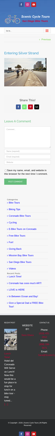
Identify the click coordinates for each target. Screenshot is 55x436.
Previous (46, 39)
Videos (12, 268)
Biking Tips (14, 209)
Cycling (13, 222)
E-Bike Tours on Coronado (22, 229)
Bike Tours (14, 202)
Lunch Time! (15, 276)
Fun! (11, 242)
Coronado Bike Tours (20, 216)
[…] (6, 404)
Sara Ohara (27, 335)
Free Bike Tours (17, 235)
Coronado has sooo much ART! (25, 283)
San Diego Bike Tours (20, 262)
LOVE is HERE (17, 289)
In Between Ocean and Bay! (23, 296)
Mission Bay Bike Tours (21, 255)
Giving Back (15, 249)
